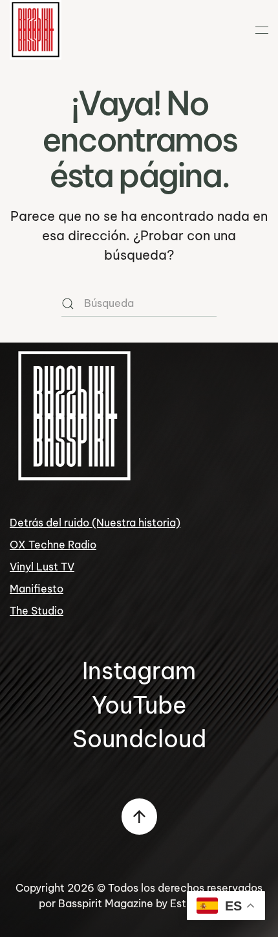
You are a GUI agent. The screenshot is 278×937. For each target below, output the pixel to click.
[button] (261, 30)
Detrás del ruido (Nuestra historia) (95, 522)
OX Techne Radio (53, 544)
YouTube (139, 704)
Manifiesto (36, 588)
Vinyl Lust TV (42, 566)
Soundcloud (139, 738)
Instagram (139, 670)
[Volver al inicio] (35, 30)
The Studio (36, 610)
